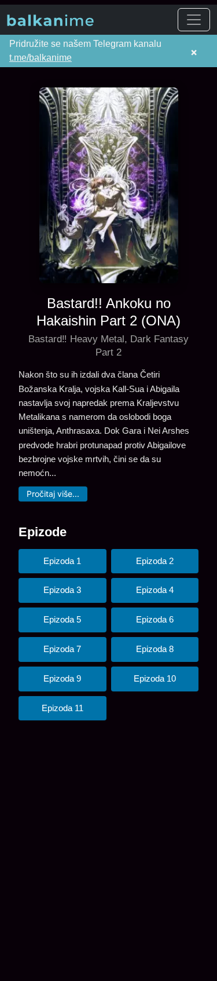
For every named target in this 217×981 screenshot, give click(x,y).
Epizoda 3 (62, 590)
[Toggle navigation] (194, 19)
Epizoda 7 (62, 649)
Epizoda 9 (62, 678)
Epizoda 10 (155, 678)
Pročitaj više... (53, 494)
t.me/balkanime (40, 58)
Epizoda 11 (62, 708)
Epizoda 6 (155, 619)
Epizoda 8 (155, 649)
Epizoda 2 (155, 561)
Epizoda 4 (155, 590)
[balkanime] (50, 20)
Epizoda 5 (62, 619)
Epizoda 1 (62, 561)
